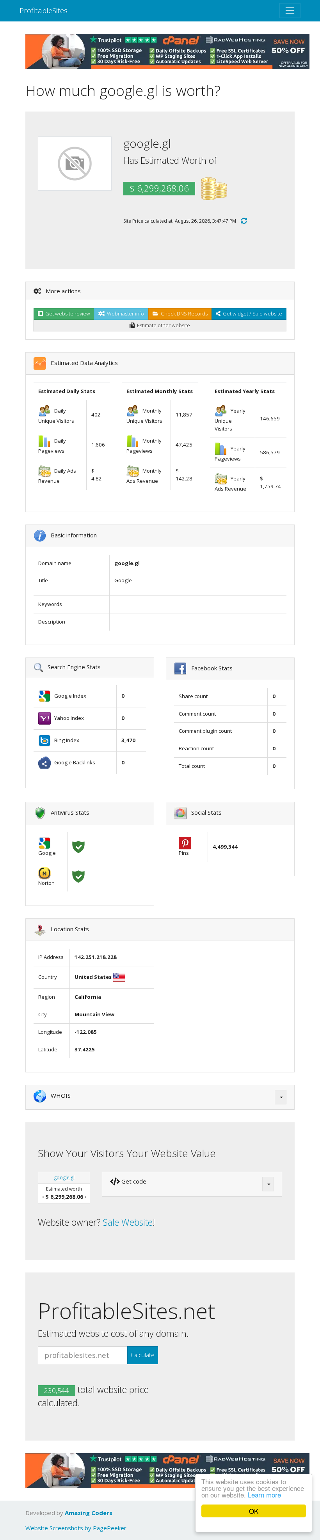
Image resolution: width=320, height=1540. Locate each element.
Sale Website (128, 1222)
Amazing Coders (88, 1513)
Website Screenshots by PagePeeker (75, 1528)
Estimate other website (162, 325)
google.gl (64, 1177)
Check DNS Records (183, 313)
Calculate (143, 1355)
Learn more (264, 1494)
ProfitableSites (44, 10)
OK (253, 1511)
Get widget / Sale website (251, 313)
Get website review (66, 313)
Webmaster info (124, 313)
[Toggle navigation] (289, 10)
